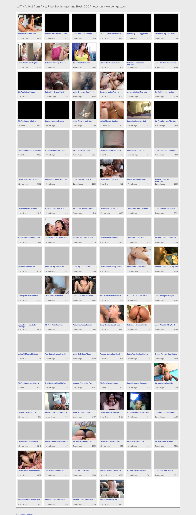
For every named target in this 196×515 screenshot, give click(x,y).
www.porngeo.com (26, 514)
